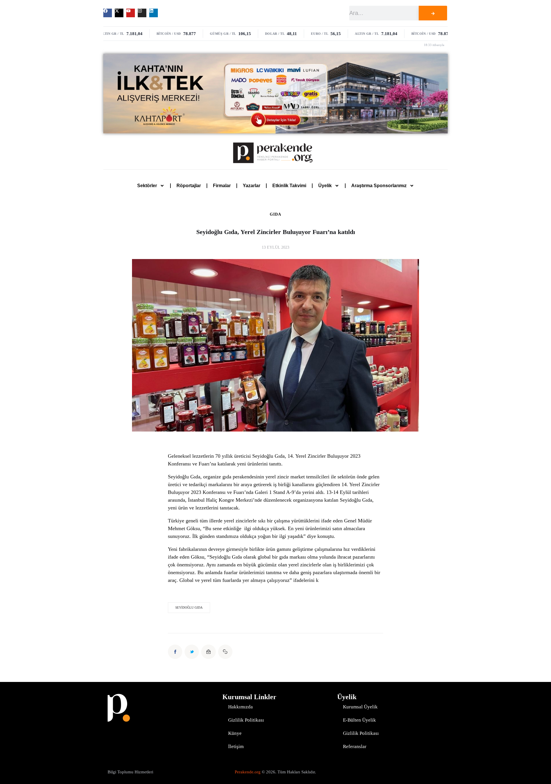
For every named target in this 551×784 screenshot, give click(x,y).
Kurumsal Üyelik (360, 707)
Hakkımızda (240, 707)
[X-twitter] (119, 13)
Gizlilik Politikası (246, 720)
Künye (235, 733)
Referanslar (354, 746)
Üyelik (325, 185)
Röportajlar (188, 185)
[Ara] (433, 13)
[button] (225, 652)
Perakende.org (248, 772)
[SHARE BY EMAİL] (208, 652)
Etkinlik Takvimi (289, 185)
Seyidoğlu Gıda (189, 607)
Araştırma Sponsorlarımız (379, 185)
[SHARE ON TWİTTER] (192, 652)
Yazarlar (251, 185)
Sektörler (147, 185)
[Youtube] (130, 13)
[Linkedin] (153, 13)
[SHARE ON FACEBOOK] (175, 652)
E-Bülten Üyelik (359, 720)
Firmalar (222, 185)
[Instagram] (142, 13)
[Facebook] (107, 13)
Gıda (275, 214)
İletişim (236, 746)
